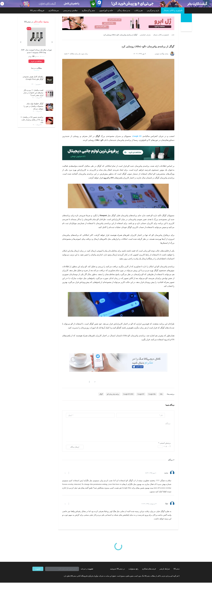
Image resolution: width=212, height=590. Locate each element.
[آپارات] (47, 576)
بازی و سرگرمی (153, 10)
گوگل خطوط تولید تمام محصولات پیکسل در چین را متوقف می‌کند (33, 106)
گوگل (101, 394)
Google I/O (141, 394)
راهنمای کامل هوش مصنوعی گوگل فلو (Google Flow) (33, 78)
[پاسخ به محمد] (73, 473)
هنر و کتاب (138, 10)
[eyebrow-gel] (118, 23)
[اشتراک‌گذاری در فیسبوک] (76, 382)
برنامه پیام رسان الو (113, 394)
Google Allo (152, 394)
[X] (42, 576)
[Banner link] (106, 3)
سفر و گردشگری (88, 10)
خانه (173, 35)
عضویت (38, 569)
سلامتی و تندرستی (70, 10)
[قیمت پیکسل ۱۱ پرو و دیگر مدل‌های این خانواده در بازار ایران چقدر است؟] (49, 93)
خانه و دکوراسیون (106, 10)
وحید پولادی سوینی (161, 54)
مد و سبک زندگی (123, 10)
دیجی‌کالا (176, 569)
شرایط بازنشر (164, 569)
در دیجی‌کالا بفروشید (117, 569)
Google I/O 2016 (128, 394)
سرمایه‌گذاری (53, 10)
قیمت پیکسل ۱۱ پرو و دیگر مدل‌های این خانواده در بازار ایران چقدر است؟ (33, 92)
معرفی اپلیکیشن (145, 35)
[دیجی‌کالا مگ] (186, 17)
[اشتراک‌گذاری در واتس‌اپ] (68, 382)
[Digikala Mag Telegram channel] (118, 362)
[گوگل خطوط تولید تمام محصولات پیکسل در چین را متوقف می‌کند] (49, 107)
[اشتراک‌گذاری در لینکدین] (81, 382)
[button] (93, 381)
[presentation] (52, 42)
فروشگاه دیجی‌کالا (37, 10)
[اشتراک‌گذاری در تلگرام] (63, 382)
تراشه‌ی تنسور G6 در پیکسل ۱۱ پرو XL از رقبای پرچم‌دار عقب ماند (31, 119)
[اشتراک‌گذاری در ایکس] (72, 382)
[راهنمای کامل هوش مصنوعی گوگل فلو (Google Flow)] (49, 80)
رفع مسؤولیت (133, 569)
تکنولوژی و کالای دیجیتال (173, 10)
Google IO (137, 136)
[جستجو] (186, 27)
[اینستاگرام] (38, 576)
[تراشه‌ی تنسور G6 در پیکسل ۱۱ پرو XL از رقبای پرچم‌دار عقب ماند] (49, 120)
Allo (161, 394)
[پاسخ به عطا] (73, 504)
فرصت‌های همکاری (149, 569)
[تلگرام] (33, 576)
